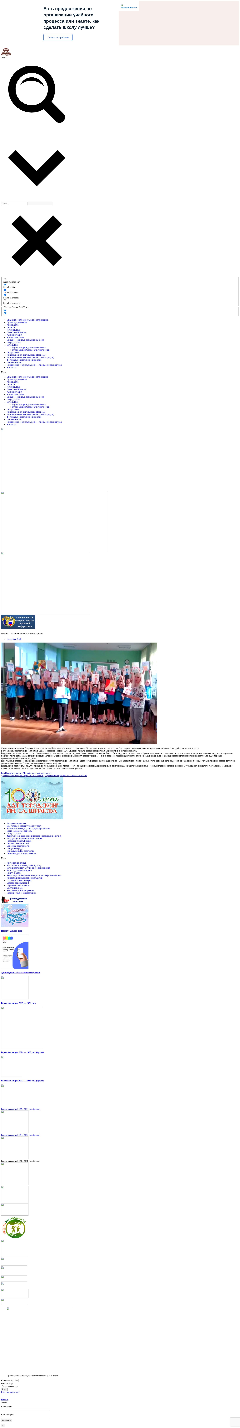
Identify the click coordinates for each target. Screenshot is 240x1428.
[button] (120, 372)
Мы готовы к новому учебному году (24, 826)
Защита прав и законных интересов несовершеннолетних (34, 836)
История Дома (13, 330)
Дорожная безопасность (18, 846)
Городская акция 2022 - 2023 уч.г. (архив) (21, 1109)
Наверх (4, 1399)
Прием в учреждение (17, 322)
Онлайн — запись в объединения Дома (25, 340)
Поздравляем (13, 352)
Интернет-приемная (16, 823)
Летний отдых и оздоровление (21, 853)
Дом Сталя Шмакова (16, 332)
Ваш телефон (7, 1414)
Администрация (14, 335)
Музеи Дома (12, 345)
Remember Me (11, 1386)
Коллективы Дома (15, 337)
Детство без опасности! (18, 843)
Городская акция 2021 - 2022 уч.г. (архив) (20, 1135)
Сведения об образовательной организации (27, 320)
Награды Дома (14, 342)
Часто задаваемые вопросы (19, 831)
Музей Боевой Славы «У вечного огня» (31, 350)
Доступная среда (14, 848)
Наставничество (14, 362)
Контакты (11, 367)
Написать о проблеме (58, 37)
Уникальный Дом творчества (20, 851)
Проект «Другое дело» (12, 931)
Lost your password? (10, 1392)
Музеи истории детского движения (29, 347)
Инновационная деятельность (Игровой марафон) (30, 357)
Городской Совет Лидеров (19, 841)
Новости (11, 327)
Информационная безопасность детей (24, 838)
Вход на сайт (7, 1380)
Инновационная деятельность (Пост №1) (26, 355)
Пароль (4, 1383)
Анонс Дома (12, 325)
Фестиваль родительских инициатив (24, 360)
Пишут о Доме (14, 833)
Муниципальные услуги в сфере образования (28, 828)
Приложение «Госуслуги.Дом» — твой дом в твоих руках (34, 365)
